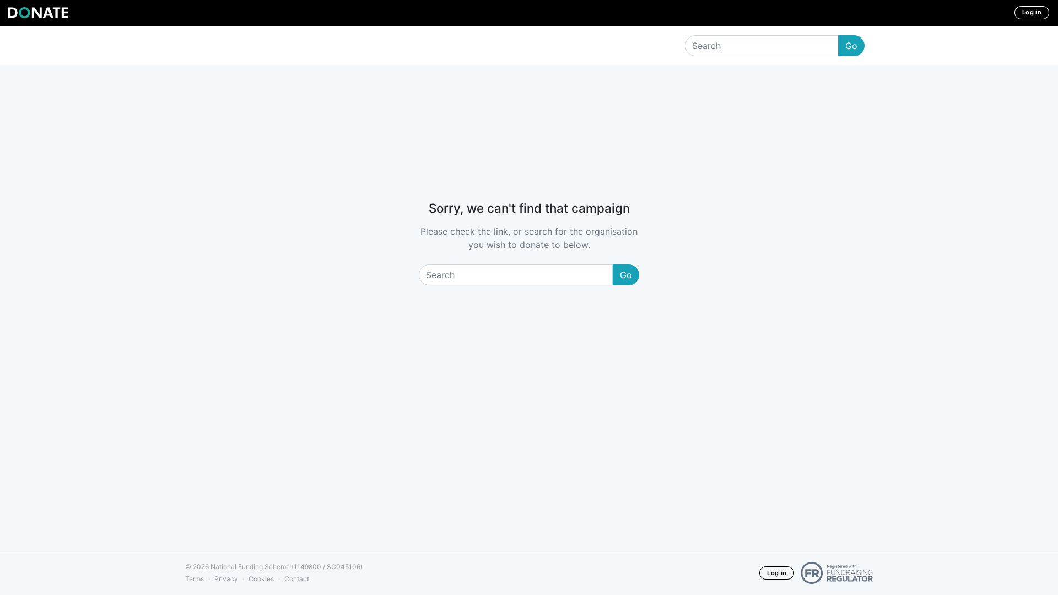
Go (851, 45)
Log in (1031, 12)
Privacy (226, 579)
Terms (194, 579)
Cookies (261, 579)
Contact (296, 579)
